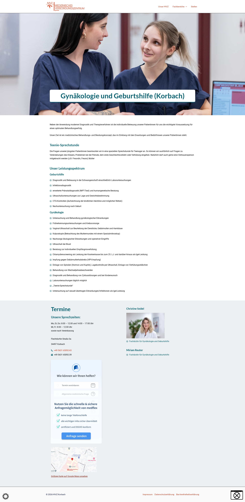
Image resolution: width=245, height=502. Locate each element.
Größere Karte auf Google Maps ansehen (69, 476)
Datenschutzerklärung (164, 494)
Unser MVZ (163, 6)
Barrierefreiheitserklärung (187, 494)
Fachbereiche (178, 6)
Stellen (194, 6)
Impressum (147, 494)
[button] (185, 6)
